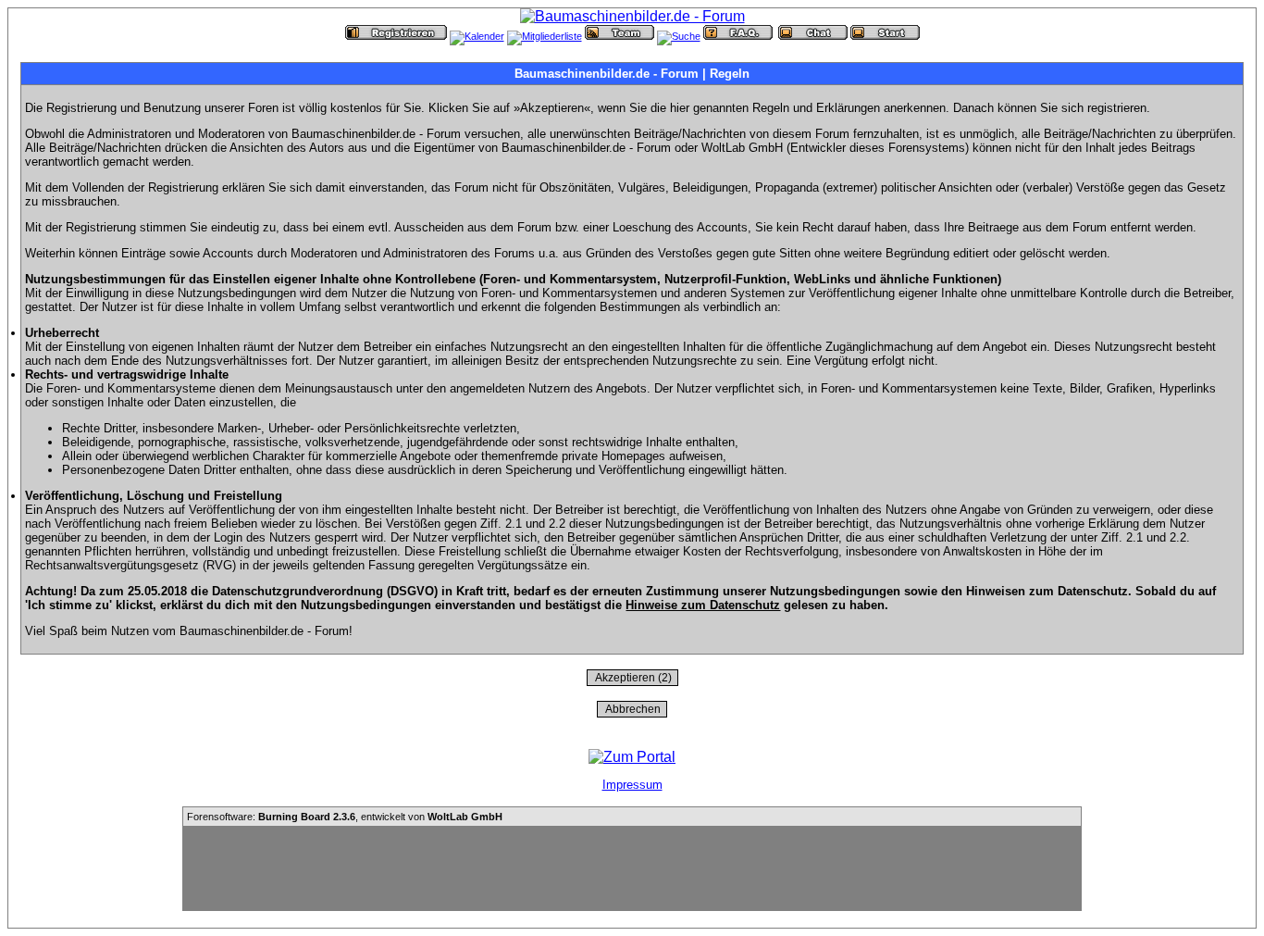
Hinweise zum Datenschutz (703, 605)
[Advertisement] (632, 868)
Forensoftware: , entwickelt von (344, 816)
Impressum (632, 785)
